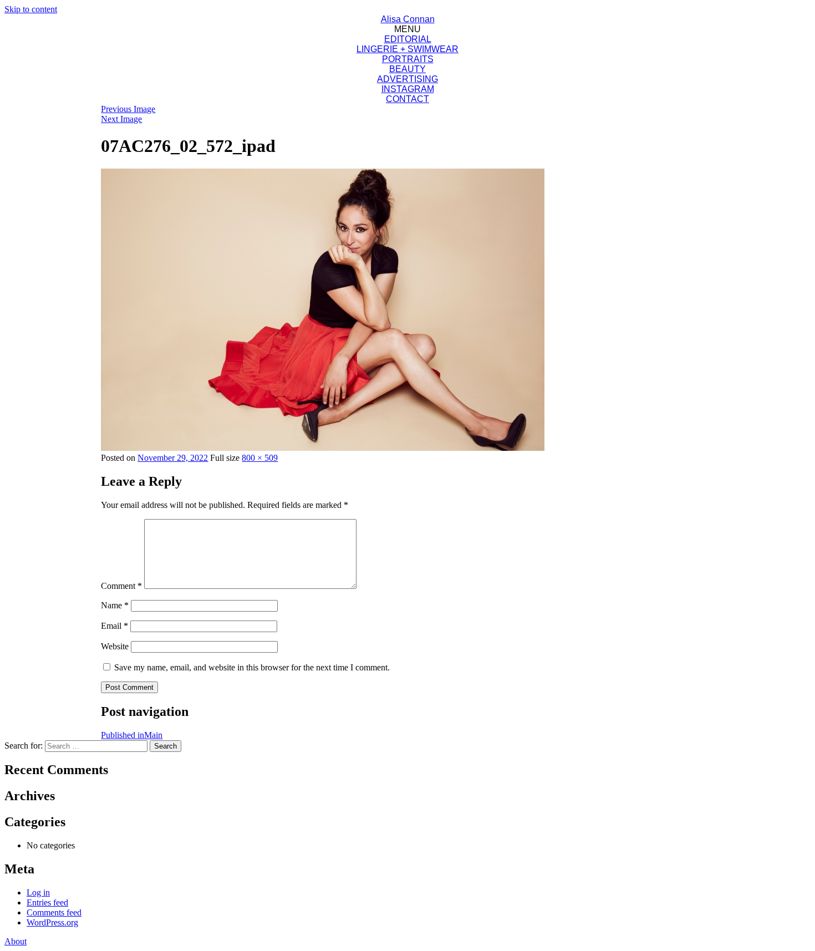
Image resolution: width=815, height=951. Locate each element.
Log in (38, 892)
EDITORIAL (407, 39)
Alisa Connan (408, 19)
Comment (121, 586)
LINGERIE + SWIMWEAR (407, 49)
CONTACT (407, 99)
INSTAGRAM (407, 89)
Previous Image (128, 109)
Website (115, 646)
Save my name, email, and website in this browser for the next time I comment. (252, 667)
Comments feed (54, 912)
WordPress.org (52, 922)
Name (115, 605)
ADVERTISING (407, 79)
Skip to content (30, 9)
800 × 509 (260, 457)
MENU (407, 29)
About (15, 941)
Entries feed (47, 902)
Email (114, 625)
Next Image (121, 119)
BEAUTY (407, 69)
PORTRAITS (408, 59)
